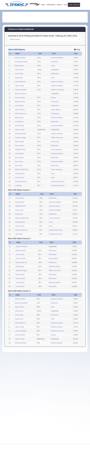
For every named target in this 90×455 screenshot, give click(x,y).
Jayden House (19, 129)
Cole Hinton (18, 165)
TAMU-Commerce (57, 137)
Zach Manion (19, 157)
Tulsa (53, 66)
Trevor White (19, 74)
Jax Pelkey (18, 185)
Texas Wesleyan (56, 149)
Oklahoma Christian (57, 89)
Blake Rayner (19, 117)
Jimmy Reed (19, 105)
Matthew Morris (20, 101)
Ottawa (53, 97)
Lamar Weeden (20, 97)
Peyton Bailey (19, 141)
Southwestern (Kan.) (58, 181)
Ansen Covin (19, 161)
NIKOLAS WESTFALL (22, 169)
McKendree (55, 74)
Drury (53, 173)
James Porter (19, 177)
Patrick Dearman (20, 113)
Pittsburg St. (55, 101)
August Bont (19, 77)
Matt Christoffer (20, 58)
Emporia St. (55, 62)
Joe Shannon (19, 121)
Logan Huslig (19, 85)
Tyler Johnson (19, 145)
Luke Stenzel (19, 70)
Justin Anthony (20, 109)
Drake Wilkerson (20, 81)
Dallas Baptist (55, 109)
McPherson (55, 165)
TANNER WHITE (20, 149)
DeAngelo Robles (20, 133)
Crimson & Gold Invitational (21, 29)
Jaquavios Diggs (20, 137)
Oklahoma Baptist (57, 85)
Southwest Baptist (57, 58)
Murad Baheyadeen (21, 62)
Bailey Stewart (19, 66)
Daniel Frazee (19, 125)
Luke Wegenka (20, 173)
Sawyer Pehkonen (21, 93)
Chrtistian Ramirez (21, 181)
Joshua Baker (19, 153)
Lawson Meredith (20, 89)
